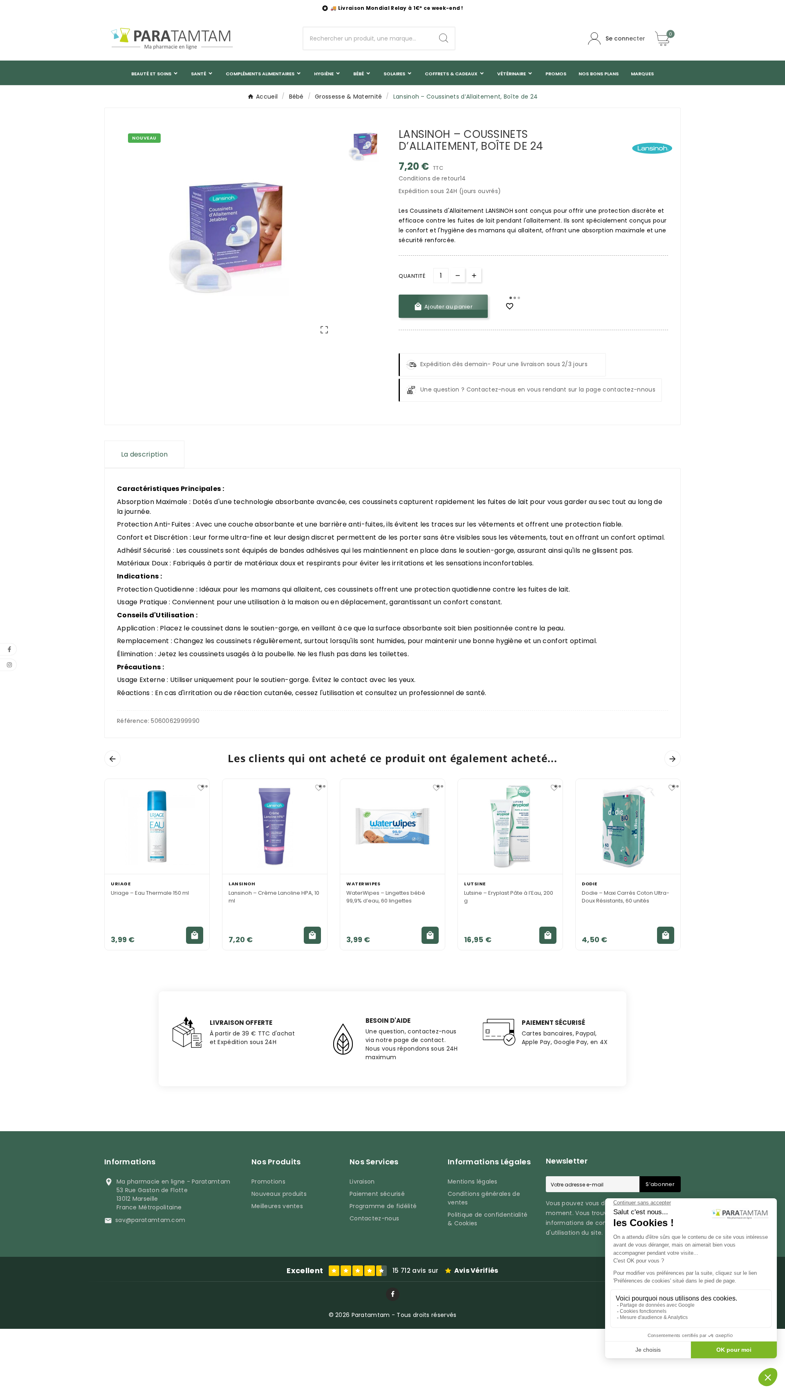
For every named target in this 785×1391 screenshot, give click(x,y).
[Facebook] (392, 1294)
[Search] (443, 38)
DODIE (589, 883)
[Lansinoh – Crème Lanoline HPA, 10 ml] (275, 826)
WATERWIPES (363, 883)
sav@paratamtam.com (150, 1220)
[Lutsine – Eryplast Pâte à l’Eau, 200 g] (510, 826)
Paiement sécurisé (377, 1194)
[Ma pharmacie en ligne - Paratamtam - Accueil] (171, 38)
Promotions (268, 1181)
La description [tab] (144, 454)
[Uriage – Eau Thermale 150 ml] (157, 826)
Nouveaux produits (279, 1194)
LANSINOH (242, 883)
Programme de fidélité (383, 1206)
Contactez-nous (374, 1218)
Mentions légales (473, 1181)
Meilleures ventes (277, 1206)
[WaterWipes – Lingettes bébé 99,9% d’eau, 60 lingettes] (392, 826)
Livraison (362, 1181)
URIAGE (120, 883)
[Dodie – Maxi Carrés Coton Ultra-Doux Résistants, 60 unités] (628, 826)
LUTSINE (475, 883)
